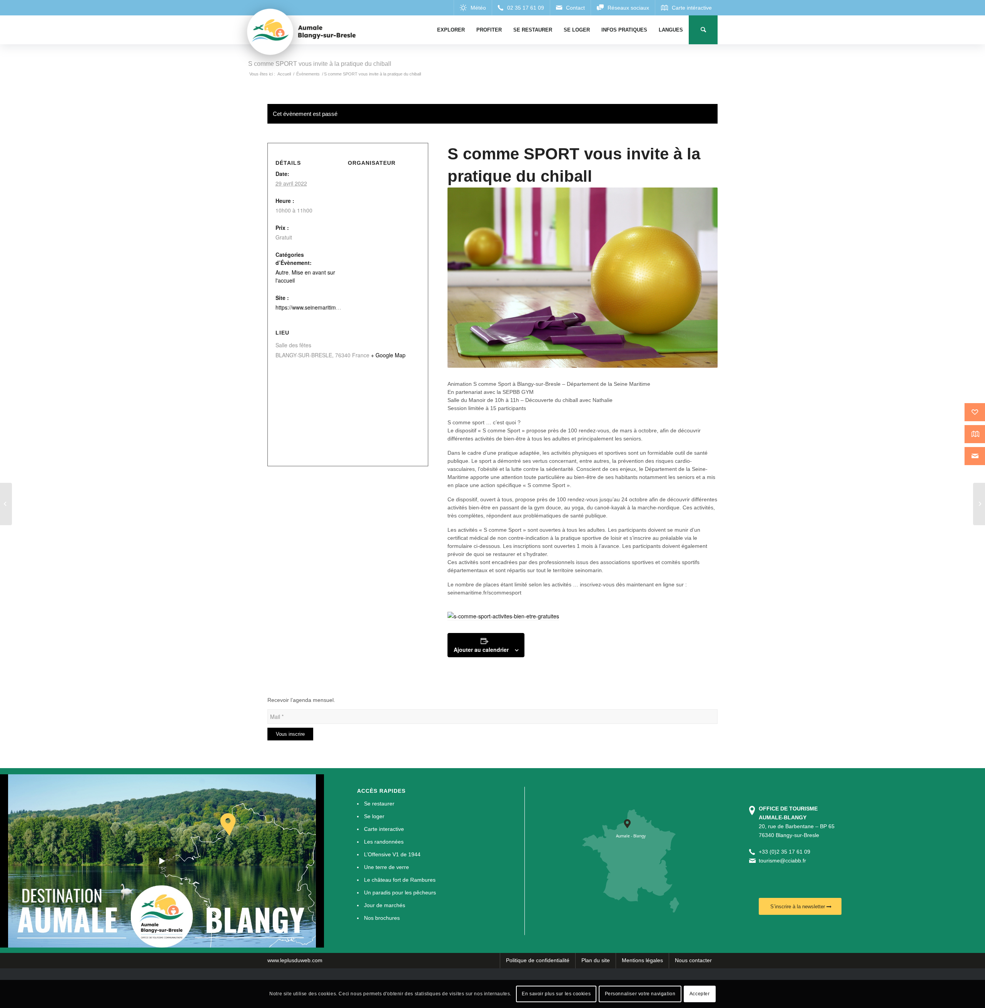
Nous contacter (693, 960)
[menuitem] (451, 29)
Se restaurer (379, 803)
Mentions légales (642, 960)
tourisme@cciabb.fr (782, 860)
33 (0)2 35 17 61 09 (786, 852)
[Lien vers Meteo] (473, 7)
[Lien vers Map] (686, 7)
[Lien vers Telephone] (521, 7)
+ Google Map (388, 355)
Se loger (374, 816)
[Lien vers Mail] (570, 7)
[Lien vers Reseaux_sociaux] (623, 7)
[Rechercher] (703, 29)
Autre (282, 272)
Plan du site (595, 960)
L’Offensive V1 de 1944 (392, 854)
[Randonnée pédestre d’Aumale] (6, 504)
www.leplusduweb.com (294, 960)
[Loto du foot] (979, 504)
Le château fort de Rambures (400, 880)
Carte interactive (384, 829)
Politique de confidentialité (537, 960)
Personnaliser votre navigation (640, 993)
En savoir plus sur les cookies (556, 993)
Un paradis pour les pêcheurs (400, 892)
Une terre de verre (386, 867)
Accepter (700, 993)
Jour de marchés (384, 905)
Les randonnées (384, 842)
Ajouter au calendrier (481, 649)
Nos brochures (382, 918)
